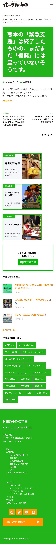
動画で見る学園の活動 (19, 463)
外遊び (25, 379)
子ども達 (10, 386)
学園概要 (10, 452)
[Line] (33, 512)
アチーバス (11, 352)
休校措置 (10, 379)
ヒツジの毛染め (13, 365)
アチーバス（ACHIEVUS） (24, 494)
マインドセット (35, 365)
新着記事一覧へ (10, 329)
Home (9, 449)
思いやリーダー (13, 392)
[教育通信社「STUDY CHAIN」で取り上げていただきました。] (7, 288)
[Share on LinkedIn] (51, 134)
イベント (10, 497)
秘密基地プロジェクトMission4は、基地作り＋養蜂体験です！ (42, 119)
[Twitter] (19, 512)
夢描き (39, 379)
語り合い (10, 399)
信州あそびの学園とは (19, 455)
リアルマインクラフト (16, 372)
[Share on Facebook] (42, 134)
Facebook (7, 100)
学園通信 (27, 82)
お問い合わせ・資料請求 (16, 502)
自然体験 (42, 392)
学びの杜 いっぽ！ (17, 491)
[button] (23, 522)
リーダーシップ (41, 372)
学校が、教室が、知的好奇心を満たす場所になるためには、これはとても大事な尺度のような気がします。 (13, 120)
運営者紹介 (14, 458)
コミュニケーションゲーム (18, 358)
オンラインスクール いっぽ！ (22, 488)
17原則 (9, 345)
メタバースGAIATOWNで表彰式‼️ (31, 314)
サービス (10, 482)
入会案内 (13, 466)
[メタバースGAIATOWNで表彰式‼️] (7, 318)
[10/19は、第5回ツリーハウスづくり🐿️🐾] (7, 303)
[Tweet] (45, 134)
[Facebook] (12, 512)
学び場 (25, 386)
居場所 (39, 386)
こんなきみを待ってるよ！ (17, 472)
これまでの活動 (16, 461)
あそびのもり (26, 345)
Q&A (12, 469)
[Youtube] (26, 512)
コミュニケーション (33, 352)
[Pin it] (48, 134)
